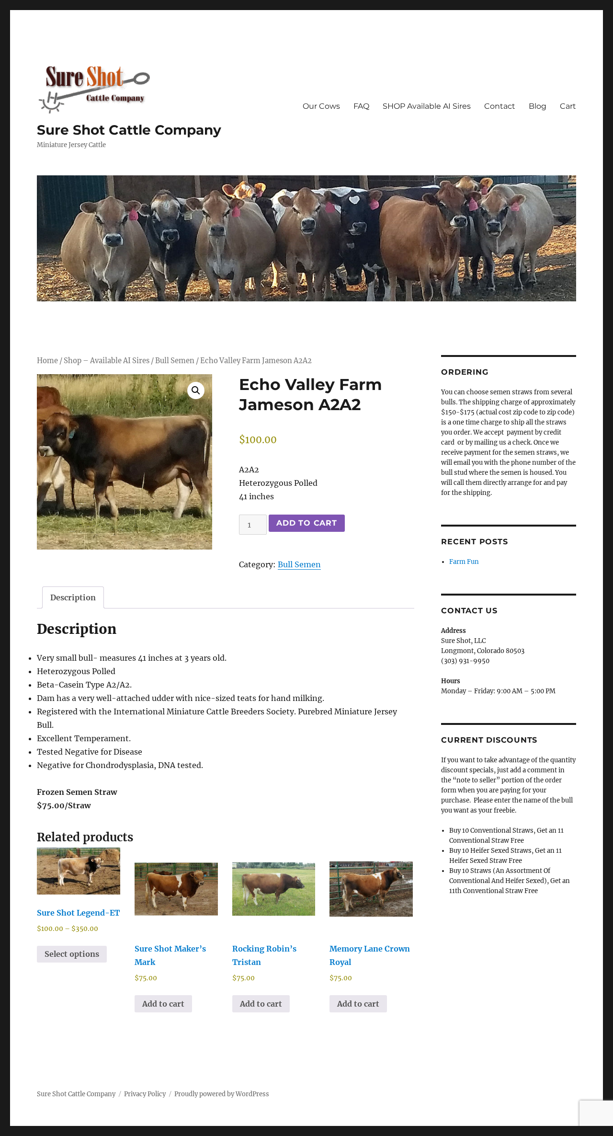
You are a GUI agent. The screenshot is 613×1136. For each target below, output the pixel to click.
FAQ (361, 106)
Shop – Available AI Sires (106, 360)
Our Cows (321, 106)
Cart (568, 106)
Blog (537, 106)
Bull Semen (174, 360)
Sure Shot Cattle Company (129, 130)
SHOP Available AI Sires (427, 106)
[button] (195, 390)
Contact (499, 106)
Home (47, 360)
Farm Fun (464, 562)
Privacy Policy (145, 1094)
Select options (72, 954)
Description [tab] (73, 597)
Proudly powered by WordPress (221, 1094)
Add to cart (306, 523)
